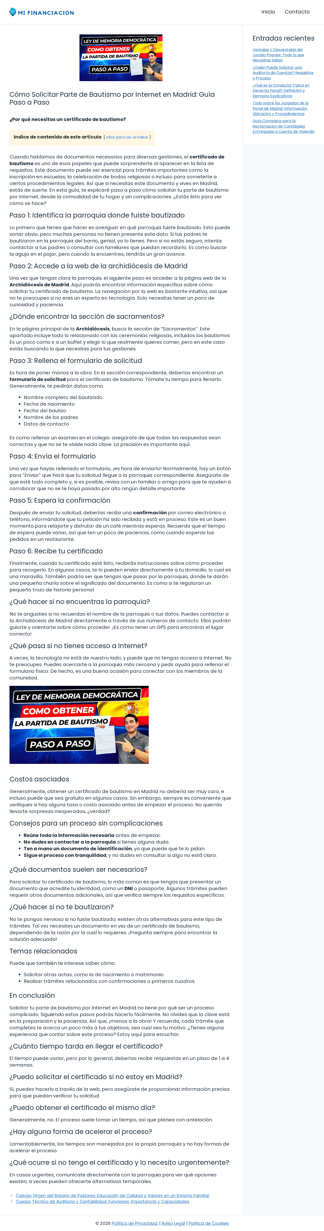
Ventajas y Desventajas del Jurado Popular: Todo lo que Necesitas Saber (278, 55)
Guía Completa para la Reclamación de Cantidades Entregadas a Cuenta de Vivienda (284, 126)
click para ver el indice (127, 137)
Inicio (268, 11)
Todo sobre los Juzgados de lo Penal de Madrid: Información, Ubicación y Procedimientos (281, 108)
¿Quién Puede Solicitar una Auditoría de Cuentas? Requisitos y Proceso (283, 73)
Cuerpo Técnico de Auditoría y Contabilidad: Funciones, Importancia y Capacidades (102, 1201)
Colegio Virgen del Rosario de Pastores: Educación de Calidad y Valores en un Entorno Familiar (112, 1195)
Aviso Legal (173, 1223)
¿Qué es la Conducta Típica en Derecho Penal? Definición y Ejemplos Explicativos (281, 91)
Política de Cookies (209, 1223)
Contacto (297, 11)
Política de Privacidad (134, 1223)
